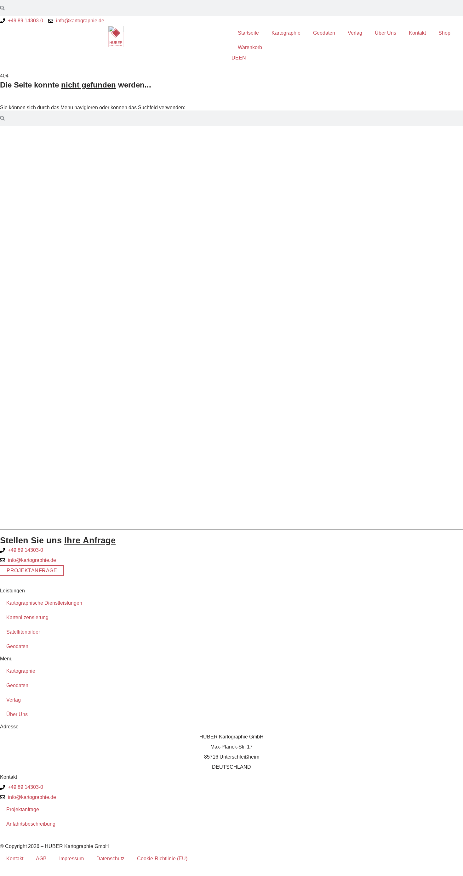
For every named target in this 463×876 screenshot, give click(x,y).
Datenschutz (110, 858)
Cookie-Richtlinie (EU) (162, 858)
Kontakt (417, 33)
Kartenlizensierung (27, 617)
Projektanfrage (22, 809)
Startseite (248, 33)
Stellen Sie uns (58, 540)
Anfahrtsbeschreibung (30, 824)
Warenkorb (250, 47)
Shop (444, 33)
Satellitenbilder (23, 632)
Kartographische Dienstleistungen (44, 603)
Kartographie (286, 33)
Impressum (71, 858)
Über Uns (385, 33)
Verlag (355, 33)
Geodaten (324, 33)
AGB (41, 858)
